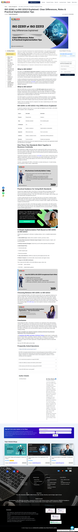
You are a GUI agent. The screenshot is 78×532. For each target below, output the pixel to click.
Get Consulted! (67, 74)
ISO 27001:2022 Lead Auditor (23, 500)
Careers (22, 481)
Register (69, 2)
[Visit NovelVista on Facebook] (14, 471)
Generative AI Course (34, 500)
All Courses (34, 2)
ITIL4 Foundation (12, 500)
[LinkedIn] (55, 379)
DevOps (41, 494)
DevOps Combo (31, 501)
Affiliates (22, 479)
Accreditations (10, 481)
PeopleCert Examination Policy (52, 480)
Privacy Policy (36, 479)
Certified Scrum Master (57, 501)
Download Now (27, 221)
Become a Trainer (24, 484)
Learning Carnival (62, 2)
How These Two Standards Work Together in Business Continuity (11, 71)
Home (6, 6)
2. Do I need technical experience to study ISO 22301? (29, 359)
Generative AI (24, 494)
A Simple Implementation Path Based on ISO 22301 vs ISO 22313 (11, 84)
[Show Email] (70, 530)
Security (46, 494)
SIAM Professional (54, 500)
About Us (56, 2)
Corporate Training (49, 2)
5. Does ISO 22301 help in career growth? (26, 369)
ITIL (17, 494)
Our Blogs (9, 484)
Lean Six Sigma (51, 494)
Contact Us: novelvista (65, 484)
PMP (38, 494)
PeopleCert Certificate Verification (51, 488)
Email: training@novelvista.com (65, 482)
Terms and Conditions (38, 481)
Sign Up (55, 435)
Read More (7, 460)
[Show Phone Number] (72, 530)
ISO (19, 494)
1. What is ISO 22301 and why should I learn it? (27, 349)
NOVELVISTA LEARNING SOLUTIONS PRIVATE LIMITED (45, 527)
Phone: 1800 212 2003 (65, 479)
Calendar (43, 2)
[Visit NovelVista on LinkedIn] (7, 471)
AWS (28, 494)
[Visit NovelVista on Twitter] (11, 471)
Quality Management (13, 6)
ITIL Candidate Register (51, 482)
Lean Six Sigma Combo (47, 501)
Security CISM (38, 501)
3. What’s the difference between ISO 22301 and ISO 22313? (30, 362)
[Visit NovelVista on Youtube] (18, 471)
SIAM (31, 494)
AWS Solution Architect (44, 500)
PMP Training (24, 501)
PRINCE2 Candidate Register (51, 485)
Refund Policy (36, 484)
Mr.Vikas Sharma (10, 50)
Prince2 (34, 494)
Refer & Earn (74, 2)
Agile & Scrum (59, 494)
